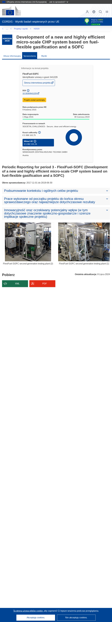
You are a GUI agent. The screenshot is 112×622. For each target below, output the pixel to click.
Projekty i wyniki (21, 29)
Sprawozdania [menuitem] (29, 56)
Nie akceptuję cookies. (76, 617)
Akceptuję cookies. (36, 617)
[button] (94, 12)
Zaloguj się (87, 12)
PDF (44, 283)
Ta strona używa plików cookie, (28, 611)
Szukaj (100, 12)
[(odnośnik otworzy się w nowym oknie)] (11, 10)
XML (17, 283)
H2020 (36, 29)
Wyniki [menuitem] (44, 56)
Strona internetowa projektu (37, 83)
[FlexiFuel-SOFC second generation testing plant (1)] (84, 241)
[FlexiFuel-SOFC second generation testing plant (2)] (28, 241)
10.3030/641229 (30, 93)
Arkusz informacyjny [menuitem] (12, 56)
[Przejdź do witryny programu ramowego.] (7, 40)
